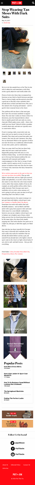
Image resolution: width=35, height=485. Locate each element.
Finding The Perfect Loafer (14, 398)
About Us (5, 465)
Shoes (12, 254)
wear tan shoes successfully (12, 175)
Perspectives (6, 254)
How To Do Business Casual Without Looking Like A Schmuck (17, 383)
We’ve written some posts (10, 173)
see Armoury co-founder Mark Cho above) (15, 202)
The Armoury (19, 254)
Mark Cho (26, 252)
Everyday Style (18, 252)
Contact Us (26, 465)
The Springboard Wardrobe (14, 391)
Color (11, 252)
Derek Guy (7, 23)
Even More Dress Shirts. (13, 367)
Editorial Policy (15, 465)
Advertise (5, 468)
